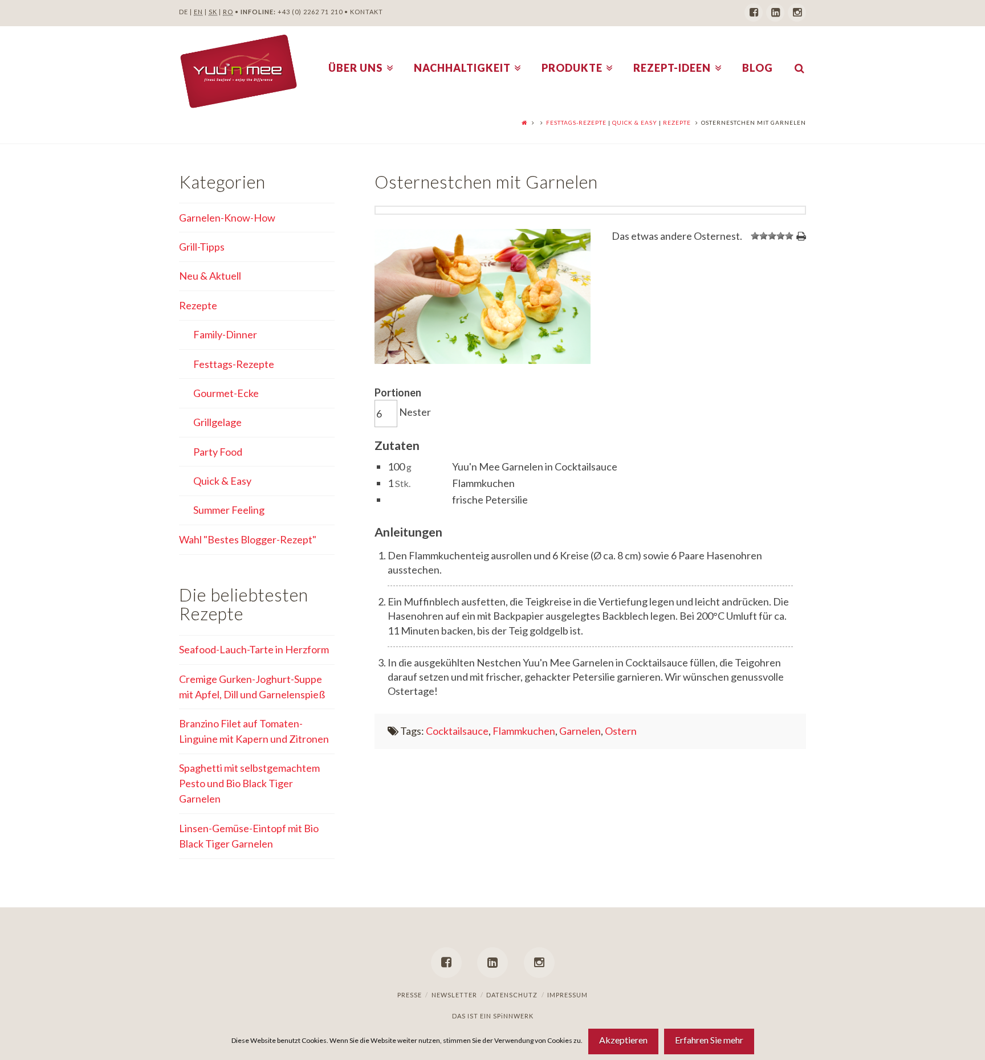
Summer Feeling (228, 510)
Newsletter (454, 994)
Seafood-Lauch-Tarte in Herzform (254, 649)
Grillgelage (217, 422)
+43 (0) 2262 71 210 (310, 11)
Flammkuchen (483, 483)
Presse (409, 994)
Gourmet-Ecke (226, 393)
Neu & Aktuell (210, 275)
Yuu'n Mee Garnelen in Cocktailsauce (534, 466)
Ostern (621, 731)
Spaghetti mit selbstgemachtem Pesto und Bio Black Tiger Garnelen (249, 783)
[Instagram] (797, 12)
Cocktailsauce (457, 731)
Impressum (567, 994)
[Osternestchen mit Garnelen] (482, 360)
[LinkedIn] (775, 12)
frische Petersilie (490, 499)
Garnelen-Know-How (227, 217)
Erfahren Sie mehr (709, 1039)
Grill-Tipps (202, 246)
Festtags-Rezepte (576, 122)
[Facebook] (753, 12)
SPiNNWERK (513, 1016)
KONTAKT (366, 11)
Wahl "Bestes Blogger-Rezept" (247, 539)
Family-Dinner (225, 334)
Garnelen (580, 731)
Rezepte (677, 122)
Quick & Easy (634, 122)
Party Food (217, 451)
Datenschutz (512, 994)
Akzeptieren (623, 1039)
